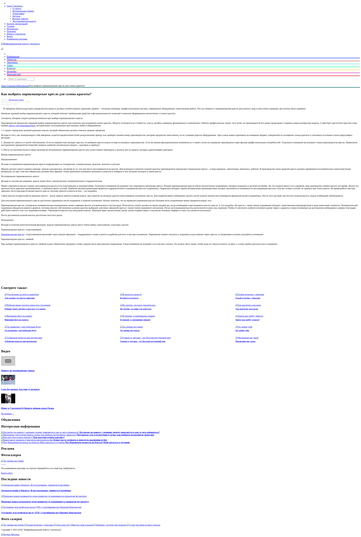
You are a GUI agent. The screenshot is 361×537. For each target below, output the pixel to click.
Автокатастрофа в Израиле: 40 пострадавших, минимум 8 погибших (36, 490)
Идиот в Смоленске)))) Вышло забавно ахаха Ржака (27, 408)
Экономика (12, 62)
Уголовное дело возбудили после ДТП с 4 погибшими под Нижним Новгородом (41, 512)
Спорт (10, 65)
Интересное (12, 29)
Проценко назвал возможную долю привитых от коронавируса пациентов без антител (45, 501)
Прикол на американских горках (18, 370)
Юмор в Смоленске (16, 34)
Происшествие (14, 74)
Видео (10, 36)
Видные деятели (20, 18)
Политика (11, 71)
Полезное (11, 31)
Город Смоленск (15, 6)
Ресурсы (16, 16)
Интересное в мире (16, 100)
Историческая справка (23, 11)
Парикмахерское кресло (12, 234)
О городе (16, 8)
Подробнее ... (7, 414)
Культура (11, 68)
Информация (13, 56)
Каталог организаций (17, 24)
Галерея (10, 26)
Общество (11, 59)
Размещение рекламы (17, 39)
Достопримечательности (24, 21)
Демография (18, 13)
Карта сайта (7, 473)
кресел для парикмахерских (22, 125)
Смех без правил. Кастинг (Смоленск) (20, 389)
